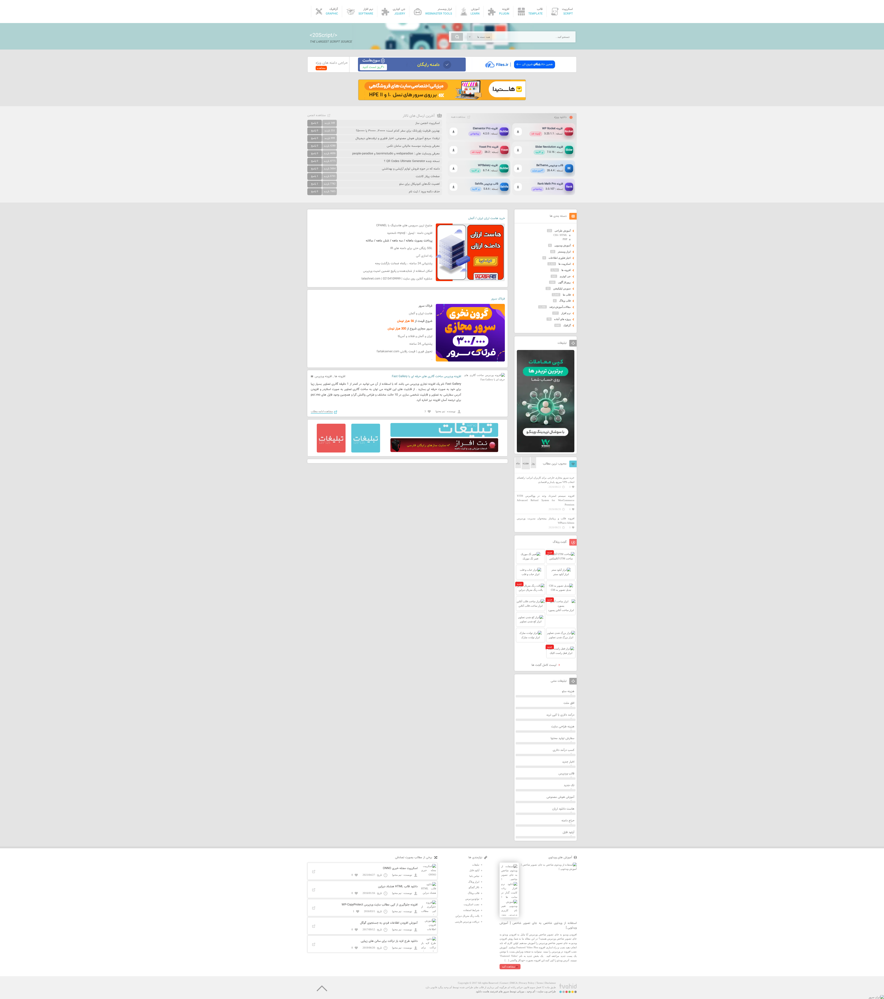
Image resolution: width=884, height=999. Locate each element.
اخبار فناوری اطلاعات (560, 257)
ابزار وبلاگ (473, 881)
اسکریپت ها (564, 263)
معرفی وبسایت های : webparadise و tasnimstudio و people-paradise (396, 153)
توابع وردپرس (472, 898)
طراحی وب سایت (546, 991)
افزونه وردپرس (323, 376)
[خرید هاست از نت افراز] (444, 451)
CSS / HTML (560, 235)
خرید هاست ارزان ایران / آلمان (486, 218)
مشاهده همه (458, 117)
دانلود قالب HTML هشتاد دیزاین (398, 886)
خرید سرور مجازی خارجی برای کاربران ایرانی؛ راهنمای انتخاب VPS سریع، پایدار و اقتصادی (545, 479)
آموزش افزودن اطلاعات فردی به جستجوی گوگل (389, 923)
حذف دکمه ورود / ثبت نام (424, 191)
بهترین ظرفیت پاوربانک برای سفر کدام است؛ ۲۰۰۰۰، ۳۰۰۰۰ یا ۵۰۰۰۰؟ (398, 131)
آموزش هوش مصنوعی (560, 797)
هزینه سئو (568, 691)
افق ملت (569, 703)
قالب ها (567, 294)
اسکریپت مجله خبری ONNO (400, 868)
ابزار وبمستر (564, 251)
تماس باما (474, 876)
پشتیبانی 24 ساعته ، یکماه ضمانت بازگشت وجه (403, 263)
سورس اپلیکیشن (562, 288)
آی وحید (531, 991)
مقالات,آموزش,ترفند (560, 307)
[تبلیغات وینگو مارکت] (545, 451)
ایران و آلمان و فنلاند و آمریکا (415, 336)
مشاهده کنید (508, 966)
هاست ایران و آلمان (420, 313)
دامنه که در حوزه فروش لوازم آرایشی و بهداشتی (411, 169)
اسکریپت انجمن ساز (427, 123)
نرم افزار (566, 313)
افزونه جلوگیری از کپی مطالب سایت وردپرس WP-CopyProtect (380, 904)
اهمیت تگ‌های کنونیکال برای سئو (419, 184)
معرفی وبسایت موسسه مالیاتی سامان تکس (413, 146)
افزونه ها (339, 376)
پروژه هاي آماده (562, 319)
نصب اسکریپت (471, 904)
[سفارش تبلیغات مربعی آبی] (365, 451)
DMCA (513, 982)
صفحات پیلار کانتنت (428, 176)
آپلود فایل (568, 832)
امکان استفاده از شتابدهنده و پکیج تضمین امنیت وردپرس (397, 271)
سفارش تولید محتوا (562, 738)
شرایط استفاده (471, 910)
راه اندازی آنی (424, 256)
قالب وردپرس (566, 773)
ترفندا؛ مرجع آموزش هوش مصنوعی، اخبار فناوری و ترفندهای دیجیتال (397, 138)
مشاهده (321, 68)
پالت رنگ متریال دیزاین (467, 915)
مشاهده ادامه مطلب (322, 411)
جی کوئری (565, 276)
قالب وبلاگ (565, 300)
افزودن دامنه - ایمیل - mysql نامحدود (409, 233)
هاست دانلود (482, 991)
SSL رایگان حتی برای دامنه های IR (411, 248)
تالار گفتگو (474, 887)
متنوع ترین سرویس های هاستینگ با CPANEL (404, 225)
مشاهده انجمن (316, 115)
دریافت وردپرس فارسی (467, 921)
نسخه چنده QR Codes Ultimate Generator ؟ (412, 161)
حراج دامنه (567, 820)
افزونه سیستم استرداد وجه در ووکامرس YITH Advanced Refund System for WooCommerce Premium (545, 500)
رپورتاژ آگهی (564, 282)
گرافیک (567, 325)
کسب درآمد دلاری (563, 750)
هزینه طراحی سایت (562, 726)
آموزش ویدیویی (562, 245)
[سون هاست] (412, 70)
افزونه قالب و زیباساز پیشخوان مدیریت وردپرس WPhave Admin (545, 520)
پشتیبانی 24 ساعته (420, 344)
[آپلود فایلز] (520, 70)
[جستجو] (457, 37)
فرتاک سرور (498, 299)
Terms (539, 982)
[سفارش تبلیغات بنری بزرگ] (444, 436)
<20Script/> (323, 35)
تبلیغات (475, 864)
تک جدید (569, 785)
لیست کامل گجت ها (544, 665)
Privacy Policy (527, 982)
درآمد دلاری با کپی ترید (560, 715)
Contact (504, 982)
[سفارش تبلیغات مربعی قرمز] (331, 451)
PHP (565, 239)
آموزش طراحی (563, 230)
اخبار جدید (568, 762)
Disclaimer (550, 982)
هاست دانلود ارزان (563, 809)
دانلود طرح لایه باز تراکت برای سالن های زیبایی (389, 941)
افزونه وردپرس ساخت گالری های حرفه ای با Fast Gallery (426, 376)
